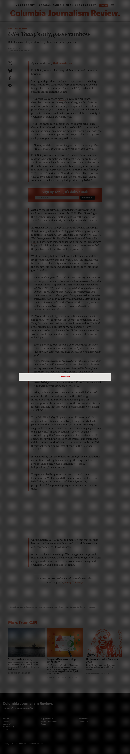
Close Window (65, 376)
